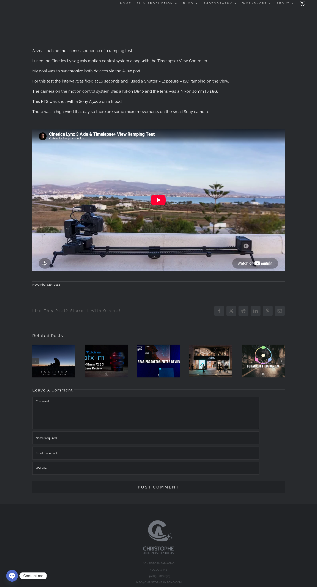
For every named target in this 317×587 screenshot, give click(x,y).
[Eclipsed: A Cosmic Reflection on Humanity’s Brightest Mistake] (53, 361)
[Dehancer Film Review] (263, 361)
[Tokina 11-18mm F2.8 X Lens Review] (106, 361)
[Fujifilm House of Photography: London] (210, 361)
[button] (302, 3)
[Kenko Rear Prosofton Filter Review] (158, 361)
